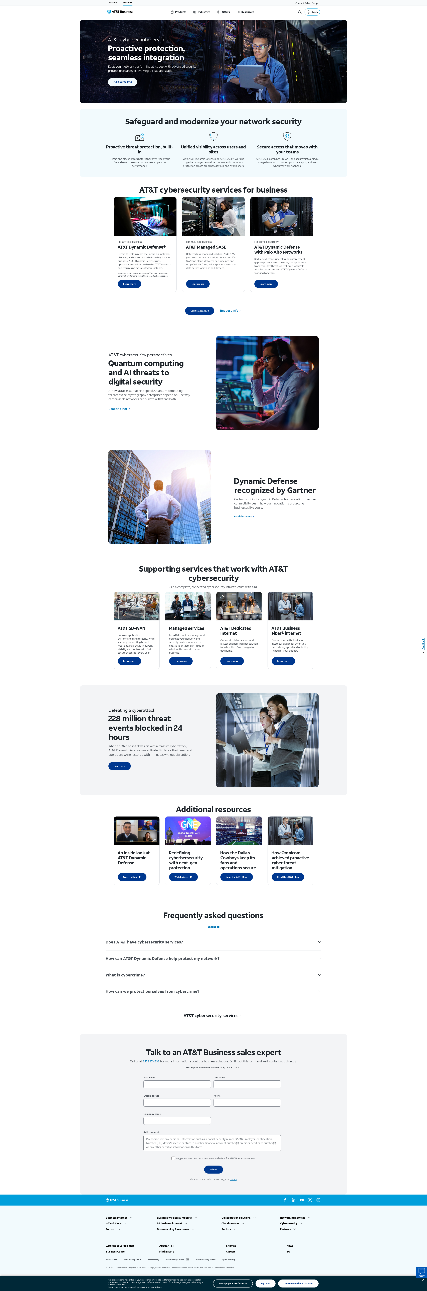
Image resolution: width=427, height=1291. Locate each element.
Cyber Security (228, 1259)
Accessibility (153, 1259)
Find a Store (166, 1251)
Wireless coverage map (120, 1245)
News (290, 1245)
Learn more (129, 283)
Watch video (130, 876)
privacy (233, 1179)
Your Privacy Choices (175, 1259)
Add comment (151, 1132)
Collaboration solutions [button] (236, 1217)
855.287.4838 (151, 1061)
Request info (229, 311)
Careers (231, 1251)
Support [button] (111, 1229)
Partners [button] (285, 1229)
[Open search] (300, 12)
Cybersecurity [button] (288, 1223)
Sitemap (231, 1245)
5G (288, 1251)
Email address (151, 1095)
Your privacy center (132, 1259)
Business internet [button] (116, 1217)
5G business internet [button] (169, 1223)
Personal (112, 2)
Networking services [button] (292, 1217)
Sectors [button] (226, 1229)
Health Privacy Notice (205, 1259)
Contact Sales (302, 3)
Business (127, 2)
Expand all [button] (214, 926)
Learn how (119, 766)
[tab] (213, 942)
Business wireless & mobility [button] (174, 1217)
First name (149, 1077)
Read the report (243, 516)
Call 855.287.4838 (122, 82)
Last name (219, 1077)
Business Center (116, 1251)
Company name (152, 1113)
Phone (217, 1095)
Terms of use (111, 1259)
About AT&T (166, 1245)
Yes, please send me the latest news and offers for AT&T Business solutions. (216, 1158)
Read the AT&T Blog (237, 876)
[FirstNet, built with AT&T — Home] (120, 12)
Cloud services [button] (230, 1223)
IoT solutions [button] (114, 1223)
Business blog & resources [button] (173, 1229)
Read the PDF (118, 409)
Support (316, 3)
